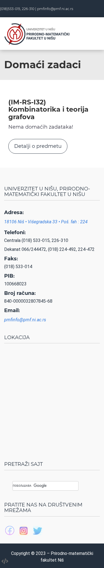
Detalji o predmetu (38, 146)
